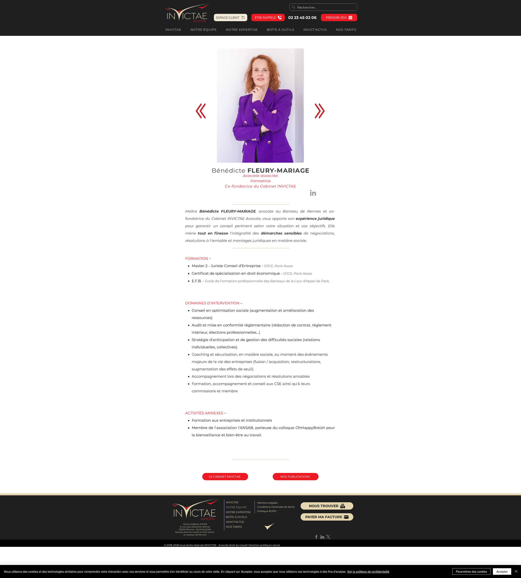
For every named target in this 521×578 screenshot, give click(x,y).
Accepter (502, 571)
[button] (268, 17)
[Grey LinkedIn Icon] (313, 193)
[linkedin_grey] (322, 537)
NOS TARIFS (234, 526)
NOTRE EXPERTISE (238, 512)
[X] (328, 537)
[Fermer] (516, 571)
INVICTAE (232, 502)
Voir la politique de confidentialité (368, 571)
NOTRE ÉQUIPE (236, 507)
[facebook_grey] (316, 537)
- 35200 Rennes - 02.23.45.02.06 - (195, 529)
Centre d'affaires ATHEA (195, 524)
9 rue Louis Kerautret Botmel (195, 526)
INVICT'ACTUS (235, 521)
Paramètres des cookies (471, 571)
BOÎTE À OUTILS (236, 517)
